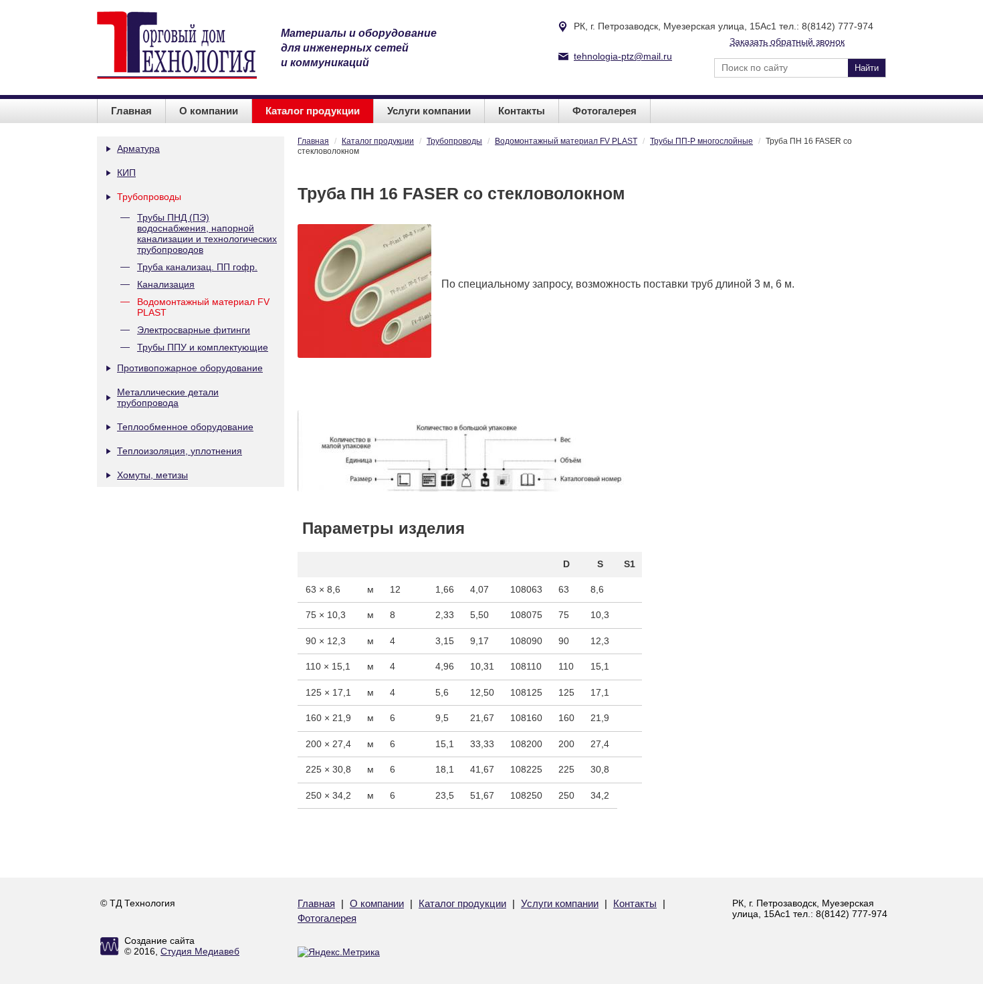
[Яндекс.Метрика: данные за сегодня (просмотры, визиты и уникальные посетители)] (339, 952)
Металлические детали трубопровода (168, 397)
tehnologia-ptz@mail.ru (623, 56)
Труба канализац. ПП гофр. (197, 267)
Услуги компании (429, 110)
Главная (131, 110)
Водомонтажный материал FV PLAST (203, 307)
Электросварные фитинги (193, 329)
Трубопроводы (149, 196)
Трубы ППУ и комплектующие (202, 347)
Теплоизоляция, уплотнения (179, 451)
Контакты (521, 110)
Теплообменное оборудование (185, 426)
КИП (126, 172)
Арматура (138, 148)
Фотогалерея (604, 110)
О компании (208, 110)
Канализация (166, 284)
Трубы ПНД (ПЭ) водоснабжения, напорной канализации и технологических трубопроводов (207, 233)
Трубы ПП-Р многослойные (701, 141)
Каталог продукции (312, 110)
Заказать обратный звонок (787, 41)
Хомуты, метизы (152, 475)
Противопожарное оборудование (190, 368)
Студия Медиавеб (199, 951)
